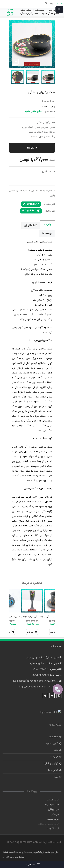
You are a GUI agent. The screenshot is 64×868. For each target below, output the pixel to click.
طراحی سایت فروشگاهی (46, 852)
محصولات (53, 737)
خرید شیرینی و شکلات (48, 824)
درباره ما (54, 757)
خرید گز (55, 814)
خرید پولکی (53, 809)
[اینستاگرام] (58, 695)
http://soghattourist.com (33, 687)
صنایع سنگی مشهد (33, 111)
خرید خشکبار (53, 800)
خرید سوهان (53, 819)
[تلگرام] (52, 695)
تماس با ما (53, 770)
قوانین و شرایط (50, 764)
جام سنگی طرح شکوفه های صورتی (27, 617)
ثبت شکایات (53, 829)
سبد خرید (30, 632)
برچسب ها (47, 233)
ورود (56, 777)
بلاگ (56, 750)
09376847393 (31, 211)
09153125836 (31, 204)
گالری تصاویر (52, 743)
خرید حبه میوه (52, 805)
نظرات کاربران (30, 225)
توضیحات (47, 225)
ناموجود (30, 148)
